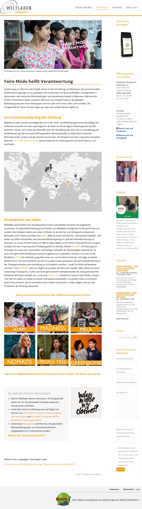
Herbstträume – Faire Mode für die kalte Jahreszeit (126, 294)
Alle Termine (122, 318)
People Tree (53, 275)
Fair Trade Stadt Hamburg (25, 140)
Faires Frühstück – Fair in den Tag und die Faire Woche (127, 268)
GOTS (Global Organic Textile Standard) (42, 412)
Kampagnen (28, 423)
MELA (44, 235)
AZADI (17, 257)
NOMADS (24, 268)
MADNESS (76, 246)
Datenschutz (128, 489)
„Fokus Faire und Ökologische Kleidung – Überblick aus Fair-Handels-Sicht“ (39, 464)
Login (138, 489)
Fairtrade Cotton (18, 416)
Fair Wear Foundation (41, 416)
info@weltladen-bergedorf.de (124, 115)
